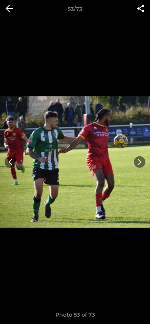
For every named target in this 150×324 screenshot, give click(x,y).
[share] (140, 9)
